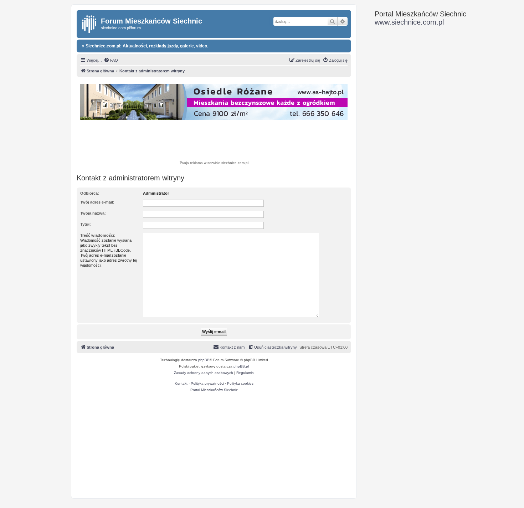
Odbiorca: (89, 193)
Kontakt (181, 383)
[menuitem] (111, 60)
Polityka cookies (240, 383)
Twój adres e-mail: (97, 202)
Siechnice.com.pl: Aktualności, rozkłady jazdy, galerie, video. (146, 45)
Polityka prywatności (207, 383)
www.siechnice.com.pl (409, 22)
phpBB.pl (241, 366)
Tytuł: (85, 224)
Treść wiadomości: (97, 235)
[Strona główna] (89, 23)
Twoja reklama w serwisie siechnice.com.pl (214, 163)
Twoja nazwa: (93, 213)
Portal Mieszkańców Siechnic (214, 390)
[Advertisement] (214, 141)
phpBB (204, 360)
